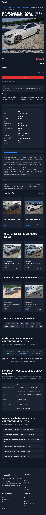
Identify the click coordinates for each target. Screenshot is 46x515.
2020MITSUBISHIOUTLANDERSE (11, 304)
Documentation (27, 484)
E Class (17, 323)
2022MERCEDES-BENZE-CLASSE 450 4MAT (14, 219)
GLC (26, 326)
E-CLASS (25, 7)
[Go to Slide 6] (29, 51)
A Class (7, 323)
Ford (3, 504)
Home (4, 7)
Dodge (3, 506)
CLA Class (6, 326)
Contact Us (26, 482)
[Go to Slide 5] (24, 51)
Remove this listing (23, 77)
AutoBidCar (27, 501)
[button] (23, 33)
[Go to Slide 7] (34, 51)
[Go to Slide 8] (39, 51)
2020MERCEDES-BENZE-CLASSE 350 (34, 263)
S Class (27, 323)
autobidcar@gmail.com (29, 498)
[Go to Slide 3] (14, 51)
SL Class (38, 323)
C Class (12, 323)
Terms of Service (27, 489)
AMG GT (17, 326)
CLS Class (32, 323)
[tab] (10, 105)
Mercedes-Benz (5, 499)
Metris (41, 326)
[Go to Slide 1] (4, 51)
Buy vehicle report (10, 81)
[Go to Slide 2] (9, 51)
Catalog (9, 7)
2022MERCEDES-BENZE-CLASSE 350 (34, 219)
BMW (3, 497)
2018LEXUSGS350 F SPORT (31, 304)
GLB (36, 326)
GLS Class (31, 326)
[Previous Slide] (4, 33)
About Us (26, 480)
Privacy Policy (27, 487)
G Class (22, 323)
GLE (22, 326)
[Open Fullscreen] (42, 47)
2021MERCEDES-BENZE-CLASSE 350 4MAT (14, 263)
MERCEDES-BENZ (17, 7)
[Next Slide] (42, 33)
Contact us (4, 81)
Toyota (3, 508)
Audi (3, 501)
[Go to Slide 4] (19, 51)
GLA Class (12, 326)
